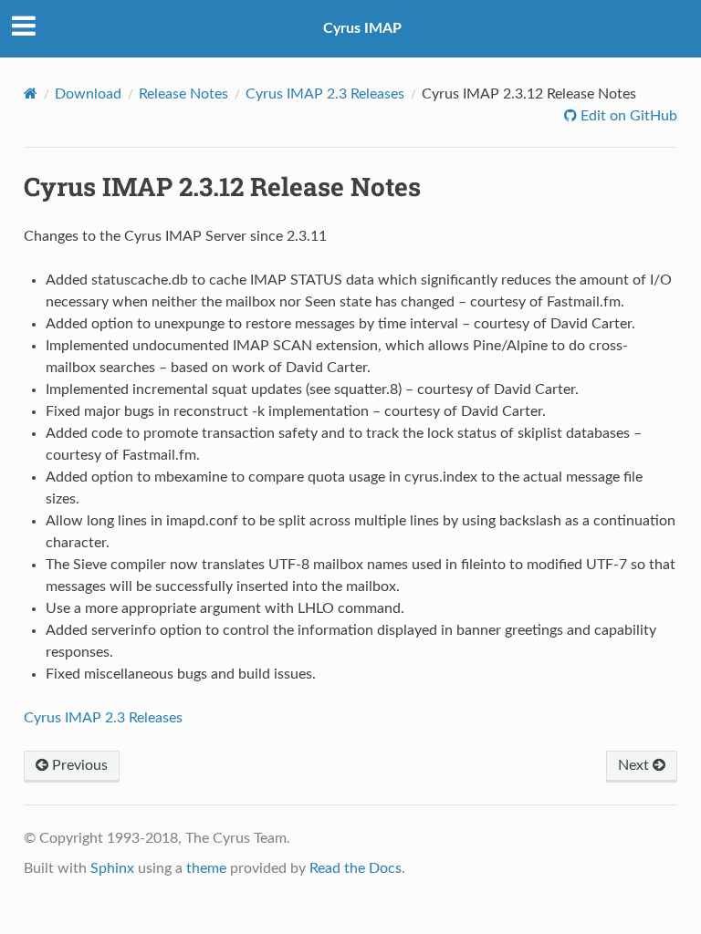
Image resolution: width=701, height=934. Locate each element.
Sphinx (112, 868)
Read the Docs (355, 868)
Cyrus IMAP (362, 28)
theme (206, 868)
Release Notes (183, 94)
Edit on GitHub (627, 116)
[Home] (30, 93)
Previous (78, 765)
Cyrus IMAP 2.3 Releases (325, 94)
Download (88, 94)
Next (635, 765)
